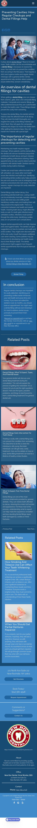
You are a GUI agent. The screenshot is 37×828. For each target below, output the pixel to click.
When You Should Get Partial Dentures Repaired (17, 627)
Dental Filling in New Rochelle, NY (18, 264)
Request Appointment (18, 697)
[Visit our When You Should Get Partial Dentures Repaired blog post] (18, 622)
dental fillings (16, 62)
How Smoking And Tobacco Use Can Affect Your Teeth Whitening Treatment (18, 566)
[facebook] (14, 802)
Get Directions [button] (18, 679)
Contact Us (18, 716)
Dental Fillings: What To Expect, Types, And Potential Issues (18, 373)
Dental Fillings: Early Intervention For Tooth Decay (17, 434)
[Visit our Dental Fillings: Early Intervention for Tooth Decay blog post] (18, 418)
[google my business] (18, 802)
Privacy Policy (15, 799)
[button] (34, 3)
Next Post (30, 529)
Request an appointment (13, 318)
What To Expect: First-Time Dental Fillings (16, 492)
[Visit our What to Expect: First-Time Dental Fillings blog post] (18, 476)
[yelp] (22, 802)
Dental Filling (18, 274)
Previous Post (7, 529)
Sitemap (23, 799)
